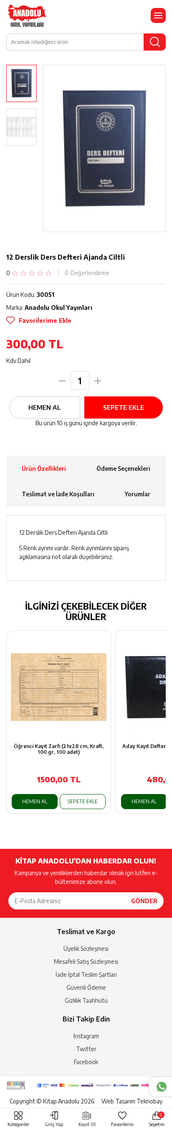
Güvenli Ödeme (86, 987)
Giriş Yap (54, 1124)
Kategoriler (18, 1124)
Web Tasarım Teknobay (131, 1101)
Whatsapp (160, 1086)
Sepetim (156, 1119)
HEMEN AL (44, 407)
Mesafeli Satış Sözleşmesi (86, 961)
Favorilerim (122, 1124)
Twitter (86, 1048)
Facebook (86, 1061)
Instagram (86, 1035)
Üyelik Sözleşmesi (86, 948)
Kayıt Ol (87, 1124)
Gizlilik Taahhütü (86, 1000)
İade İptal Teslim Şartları (86, 974)
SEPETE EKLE (123, 407)
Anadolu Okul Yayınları (58, 307)
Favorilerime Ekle (45, 320)
